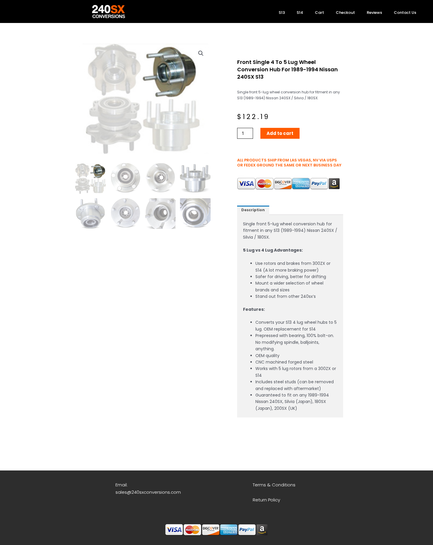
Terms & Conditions (274, 485)
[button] (201, 53)
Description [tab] (253, 209)
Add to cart (280, 133)
